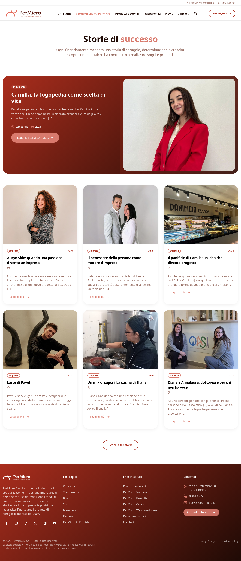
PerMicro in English (76, 522)
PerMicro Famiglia (135, 498)
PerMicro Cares (133, 504)
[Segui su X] (35, 523)
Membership (71, 510)
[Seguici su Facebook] (6, 523)
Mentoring (130, 522)
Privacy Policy (206, 541)
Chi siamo (65, 14)
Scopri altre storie (120, 445)
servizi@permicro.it (202, 2)
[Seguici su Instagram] (16, 523)
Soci (65, 504)
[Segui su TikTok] (26, 523)
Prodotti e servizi (127, 14)
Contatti (183, 14)
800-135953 (228, 2)
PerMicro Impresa (135, 492)
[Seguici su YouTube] (54, 523)
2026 (70, 250)
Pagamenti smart (134, 516)
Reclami (68, 516)
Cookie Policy (229, 541)
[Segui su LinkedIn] (45, 523)
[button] (195, 13)
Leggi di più (17, 296)
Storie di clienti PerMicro (93, 14)
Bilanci (67, 498)
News (169, 14)
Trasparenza (152, 14)
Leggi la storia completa (33, 138)
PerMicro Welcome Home (140, 510)
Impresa (13, 250)
